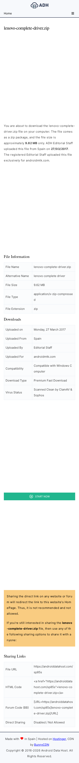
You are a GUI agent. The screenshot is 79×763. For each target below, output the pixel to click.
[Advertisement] (39, 73)
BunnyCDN (41, 744)
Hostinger (59, 739)
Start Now (42, 496)
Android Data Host (39, 5)
